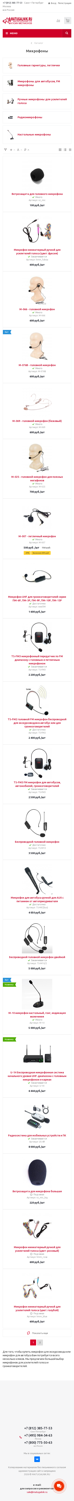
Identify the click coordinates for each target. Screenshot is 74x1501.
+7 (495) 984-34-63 (38, 1435)
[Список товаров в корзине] (68, 23)
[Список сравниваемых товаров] (58, 22)
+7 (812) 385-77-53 (12, 2)
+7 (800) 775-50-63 (38, 1442)
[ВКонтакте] (37, 1459)
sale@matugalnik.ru (37, 1492)
